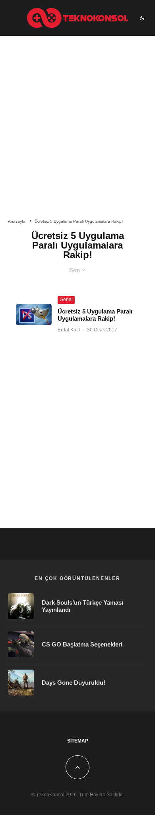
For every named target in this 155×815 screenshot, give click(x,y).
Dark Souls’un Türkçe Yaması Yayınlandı (82, 606)
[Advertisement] (77, 128)
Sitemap (77, 741)
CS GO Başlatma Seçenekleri (82, 644)
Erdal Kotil (69, 330)
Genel (66, 299)
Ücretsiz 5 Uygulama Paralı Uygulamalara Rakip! (95, 315)
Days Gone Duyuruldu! (73, 682)
